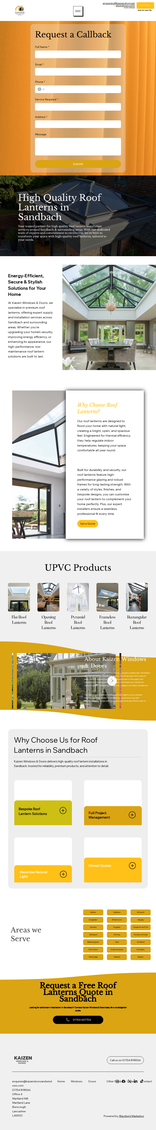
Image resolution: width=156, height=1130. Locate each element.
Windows (76, 1081)
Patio (82, 1093)
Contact (147, 1081)
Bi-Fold (84, 1087)
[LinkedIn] (136, 1081)
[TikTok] (142, 1081)
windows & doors (22, 1062)
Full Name (42, 47)
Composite (86, 1084)
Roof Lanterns (108, 1096)
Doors (92, 1081)
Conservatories (109, 1105)
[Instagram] (117, 1081)
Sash (71, 1110)
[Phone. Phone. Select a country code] (41, 89)
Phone (40, 82)
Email (39, 64)
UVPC (71, 1101)
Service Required (46, 99)
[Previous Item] (21, 681)
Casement (74, 1107)
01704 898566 (129, 8)
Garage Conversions (107, 1101)
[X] (129, 1081)
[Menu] (78, 11)
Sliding (72, 1116)
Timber (72, 1104)
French (83, 1090)
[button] (87, 523)
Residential (86, 1096)
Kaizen (23, 1058)
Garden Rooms (108, 1108)
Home (64, 1081)
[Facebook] (123, 1081)
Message (40, 134)
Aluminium (74, 1113)
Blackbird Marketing (131, 1116)
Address (41, 117)
